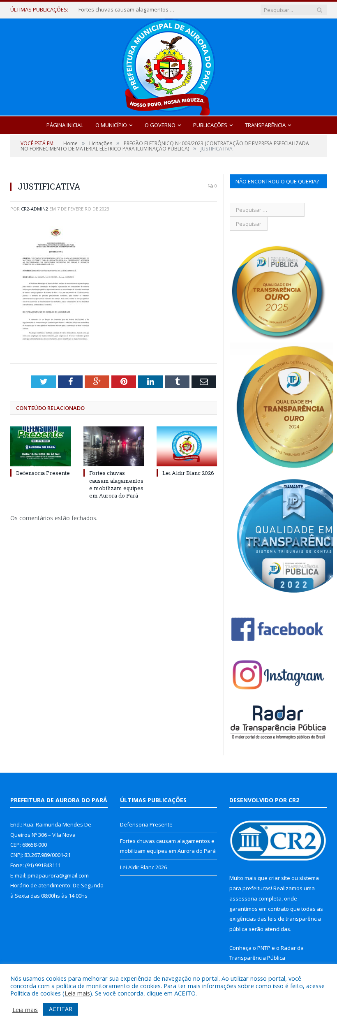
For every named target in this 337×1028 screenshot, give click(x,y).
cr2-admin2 (34, 209)
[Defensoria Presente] (40, 446)
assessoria (243, 898)
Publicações (210, 125)
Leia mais (77, 993)
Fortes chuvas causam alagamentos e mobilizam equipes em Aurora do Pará (127, 9)
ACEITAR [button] (60, 1009)
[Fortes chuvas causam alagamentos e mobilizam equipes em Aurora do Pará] (113, 446)
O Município (111, 125)
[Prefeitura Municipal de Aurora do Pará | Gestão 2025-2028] (168, 65)
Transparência (265, 125)
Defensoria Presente (43, 473)
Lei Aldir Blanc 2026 (188, 473)
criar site (279, 878)
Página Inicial (64, 125)
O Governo (160, 125)
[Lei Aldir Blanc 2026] (187, 446)
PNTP (263, 948)
